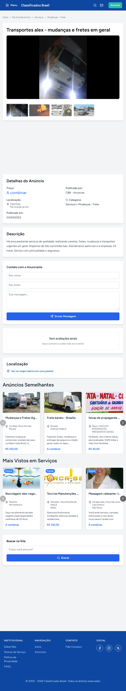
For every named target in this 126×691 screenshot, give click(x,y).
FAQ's (7, 666)
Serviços (38, 17)
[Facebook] (99, 648)
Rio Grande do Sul (21, 17)
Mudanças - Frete (56, 17)
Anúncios (40, 652)
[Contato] (102, 5)
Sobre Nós (10, 646)
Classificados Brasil (35, 5)
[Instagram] (109, 648)
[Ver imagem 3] (61, 110)
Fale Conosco (74, 646)
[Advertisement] (63, 147)
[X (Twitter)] (118, 648)
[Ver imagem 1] (17, 110)
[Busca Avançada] (95, 5)
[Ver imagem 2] (39, 110)
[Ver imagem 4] (84, 110)
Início (5, 17)
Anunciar (115, 5)
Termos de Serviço (15, 652)
